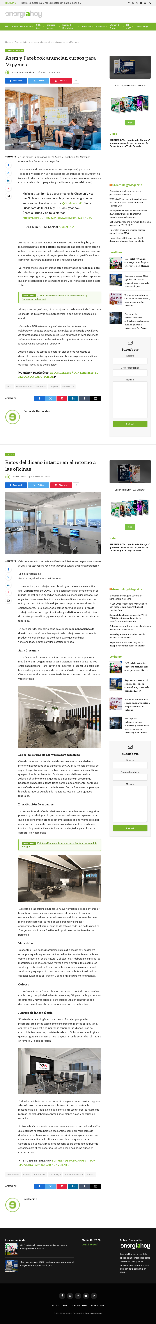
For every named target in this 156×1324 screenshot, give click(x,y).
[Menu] (6, 26)
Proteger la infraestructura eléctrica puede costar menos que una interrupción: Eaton (136, 321)
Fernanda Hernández (25, 72)
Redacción (21, 477)
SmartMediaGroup (93, 1313)
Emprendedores (24, 386)
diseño (26, 1174)
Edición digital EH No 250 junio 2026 (130, 85)
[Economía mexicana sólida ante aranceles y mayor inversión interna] (116, 299)
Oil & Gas (38, 26)
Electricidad (26, 26)
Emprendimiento (15, 50)
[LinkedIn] (8, 180)
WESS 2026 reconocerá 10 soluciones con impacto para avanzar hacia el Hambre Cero (128, 202)
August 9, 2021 (68, 226)
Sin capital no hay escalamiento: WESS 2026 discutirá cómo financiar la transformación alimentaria (128, 213)
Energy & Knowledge (67, 26)
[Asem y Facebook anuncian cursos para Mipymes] (53, 118)
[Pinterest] (8, 188)
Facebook (41, 386)
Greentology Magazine (127, 185)
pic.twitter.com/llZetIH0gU (74, 217)
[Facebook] (8, 165)
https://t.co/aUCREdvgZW (40, 217)
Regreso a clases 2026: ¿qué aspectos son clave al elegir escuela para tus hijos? (136, 281)
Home (15, 26)
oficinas (91, 1174)
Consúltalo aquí (90, 1244)
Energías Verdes (51, 26)
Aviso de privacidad (75, 1305)
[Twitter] (8, 173)
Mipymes (54, 386)
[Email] (8, 196)
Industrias (86, 26)
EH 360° (128, 26)
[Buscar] (150, 3)
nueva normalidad (74, 1174)
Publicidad (97, 1305)
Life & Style (55, 1174)
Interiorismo (40, 1174)
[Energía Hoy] (24, 14)
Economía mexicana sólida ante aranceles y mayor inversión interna (51, 3)
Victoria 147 (68, 386)
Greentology (142, 26)
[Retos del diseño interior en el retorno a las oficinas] (53, 523)
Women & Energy (114, 26)
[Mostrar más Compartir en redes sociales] (76, 81)
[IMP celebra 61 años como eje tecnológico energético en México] (116, 263)
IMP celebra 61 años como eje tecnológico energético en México (136, 262)
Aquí (130, 122)
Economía (100, 26)
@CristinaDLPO (72, 203)
